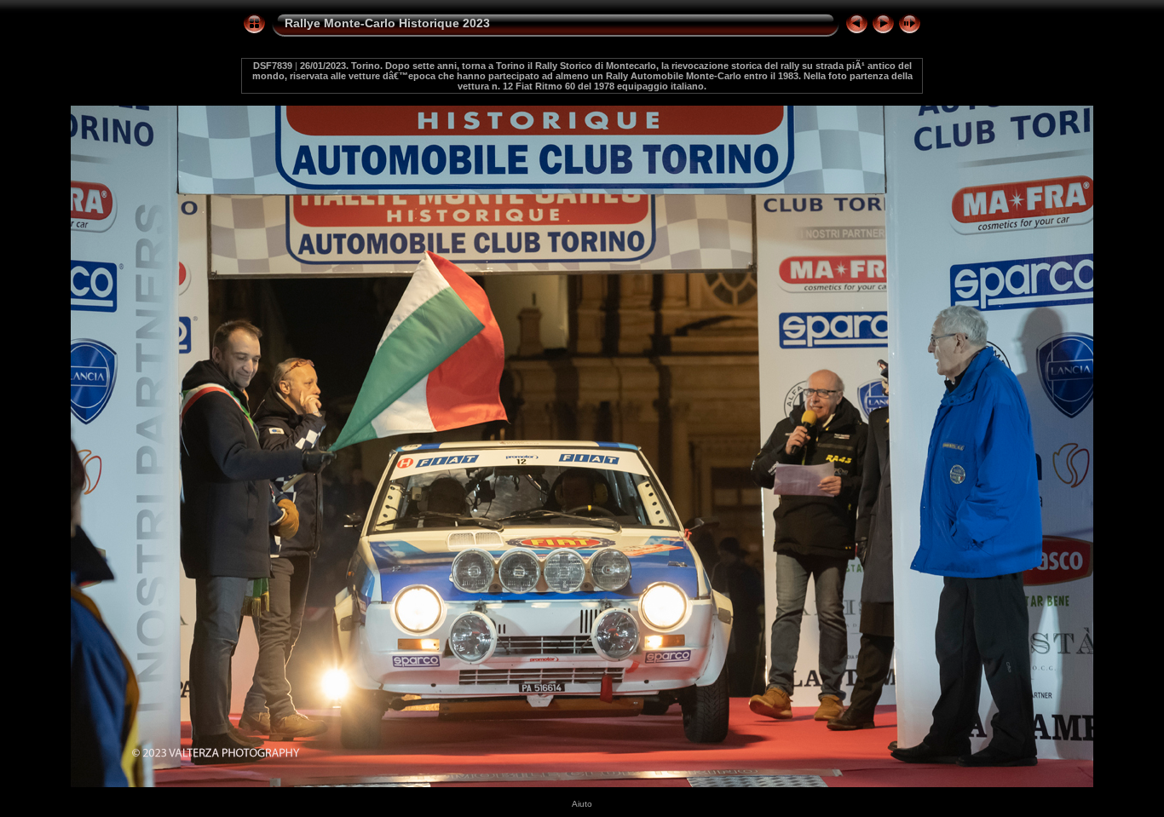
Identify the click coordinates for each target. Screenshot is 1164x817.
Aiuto (582, 803)
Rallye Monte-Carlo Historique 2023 (387, 23)
